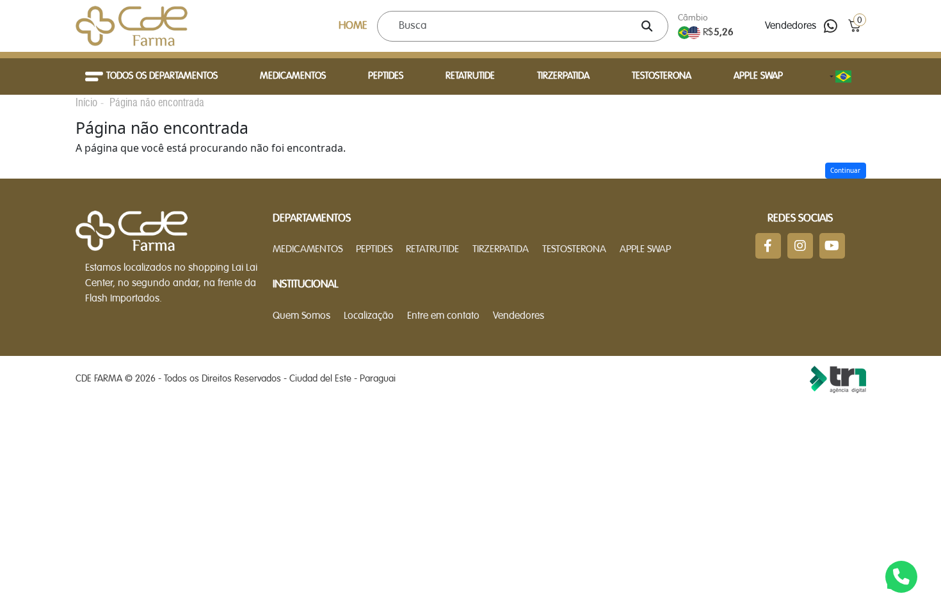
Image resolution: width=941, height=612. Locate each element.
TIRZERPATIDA (563, 76)
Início (86, 102)
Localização (369, 316)
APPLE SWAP (758, 76)
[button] (854, 26)
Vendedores (790, 26)
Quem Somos (301, 316)
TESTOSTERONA (661, 76)
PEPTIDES (385, 76)
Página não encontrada (156, 102)
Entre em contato (443, 316)
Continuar (845, 170)
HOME (353, 25)
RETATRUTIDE (470, 76)
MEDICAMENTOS (293, 76)
